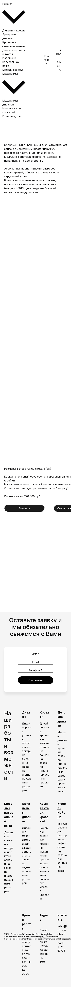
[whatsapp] (66, 35)
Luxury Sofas (46, 934)
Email (35, 662)
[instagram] (66, 84)
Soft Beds (35, 934)
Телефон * (35, 670)
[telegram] (66, 60)
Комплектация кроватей (44, 812)
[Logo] (34, 60)
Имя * (35, 654)
